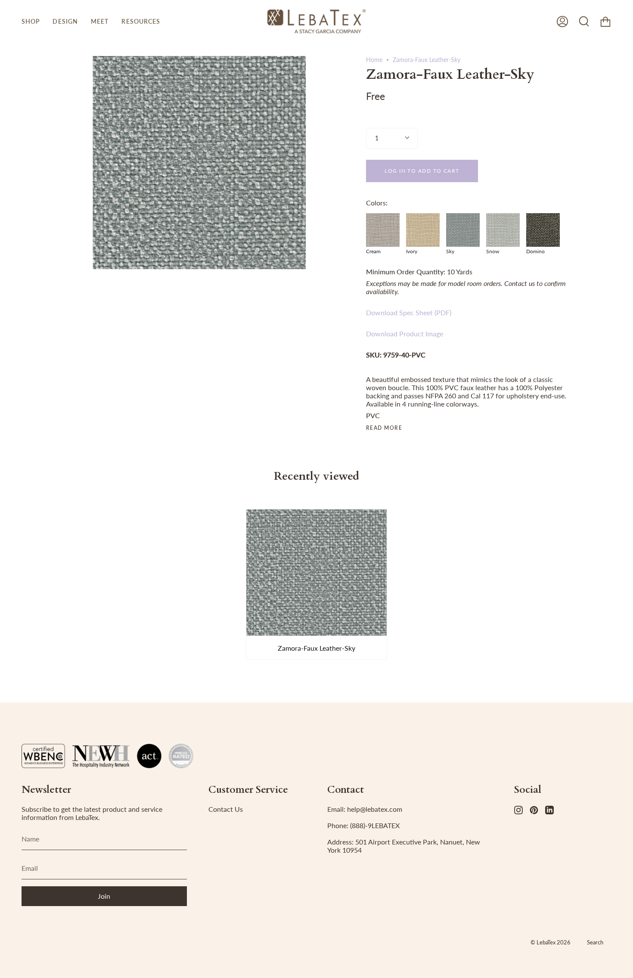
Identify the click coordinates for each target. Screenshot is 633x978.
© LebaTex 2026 (551, 942)
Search (595, 942)
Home (374, 59)
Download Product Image (404, 333)
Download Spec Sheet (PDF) (408, 312)
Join (104, 896)
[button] (30, 21)
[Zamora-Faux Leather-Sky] (316, 572)
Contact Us (225, 809)
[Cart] (605, 21)
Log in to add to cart (422, 171)
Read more (384, 428)
